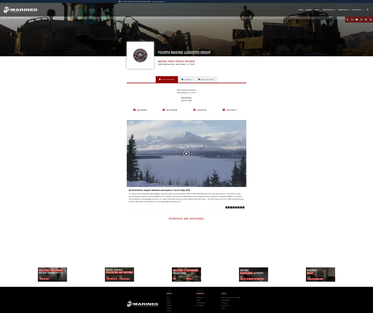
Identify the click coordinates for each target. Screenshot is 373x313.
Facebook (142, 110)
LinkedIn (202, 110)
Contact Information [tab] (167, 79)
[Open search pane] (368, 9)
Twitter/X (231, 110)
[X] (352, 19)
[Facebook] (347, 19)
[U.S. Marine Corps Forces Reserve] (20, 9)
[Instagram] (361, 19)
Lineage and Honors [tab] (207, 79)
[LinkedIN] (366, 19)
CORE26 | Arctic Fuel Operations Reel (146, 190)
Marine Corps (143, 304)
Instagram (171, 110)
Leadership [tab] (187, 79)
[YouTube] (356, 19)
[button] (159, 2)
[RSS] (370, 19)
